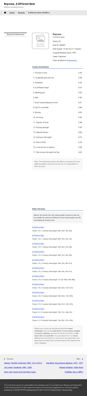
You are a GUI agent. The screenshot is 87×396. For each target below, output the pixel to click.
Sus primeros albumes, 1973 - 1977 (69, 363)
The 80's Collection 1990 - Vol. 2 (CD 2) (26, 363)
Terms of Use (67, 390)
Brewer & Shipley (66, 367)
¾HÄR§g (68, 372)
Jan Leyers (8, 367)
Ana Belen (50, 363)
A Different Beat (38, 227)
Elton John (8, 372)
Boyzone (21, 13)
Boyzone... (73, 60)
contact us (8, 390)
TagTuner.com (31, 390)
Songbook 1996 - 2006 (22, 367)
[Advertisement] (43, 24)
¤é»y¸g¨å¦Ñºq (78, 372)
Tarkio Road (78, 367)
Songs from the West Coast (24, 372)
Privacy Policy (56, 390)
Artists (12, 13)
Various (7, 363)
